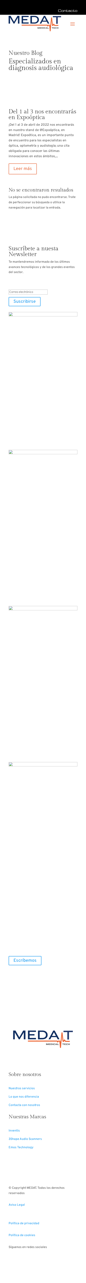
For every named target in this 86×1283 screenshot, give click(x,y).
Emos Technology (21, 1147)
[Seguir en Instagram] (29, 1260)
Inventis (14, 1131)
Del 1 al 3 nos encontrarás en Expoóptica (42, 114)
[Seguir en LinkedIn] (20, 974)
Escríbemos (25, 961)
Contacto (67, 10)
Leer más (22, 169)
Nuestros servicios (22, 1088)
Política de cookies (22, 1235)
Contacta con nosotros (24, 1105)
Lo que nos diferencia (24, 1097)
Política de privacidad (24, 1223)
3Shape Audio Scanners (25, 1139)
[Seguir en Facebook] (12, 974)
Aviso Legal (17, 1205)
